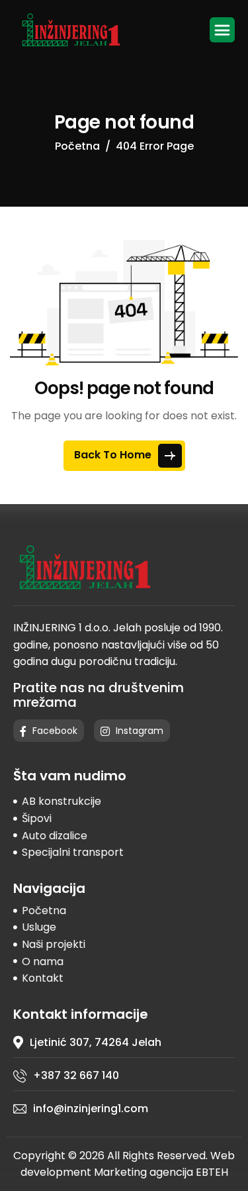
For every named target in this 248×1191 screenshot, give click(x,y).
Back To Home (114, 454)
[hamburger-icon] (222, 29)
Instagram (138, 730)
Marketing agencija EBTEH (161, 1172)
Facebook (53, 730)
